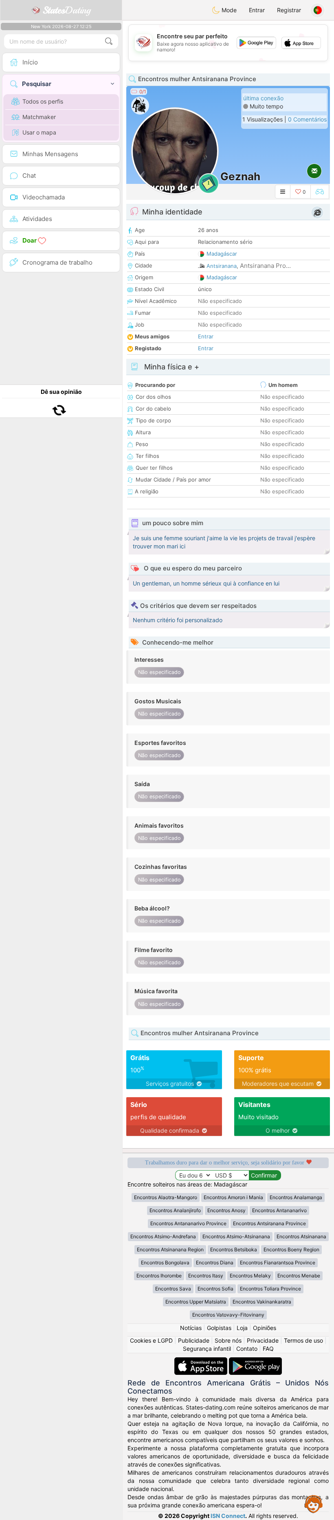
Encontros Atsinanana (301, 1236)
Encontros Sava (173, 1289)
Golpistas (219, 1327)
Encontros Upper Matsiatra (195, 1302)
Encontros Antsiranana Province (269, 1223)
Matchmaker (39, 116)
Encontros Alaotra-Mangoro (165, 1197)
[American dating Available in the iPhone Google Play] (255, 1361)
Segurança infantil (207, 1348)
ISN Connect (228, 1515)
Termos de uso (303, 1340)
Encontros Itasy (205, 1276)
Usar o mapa (39, 132)
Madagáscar (222, 253)
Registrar (289, 10)
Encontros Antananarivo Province (188, 1223)
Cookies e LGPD (151, 1340)
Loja (242, 1327)
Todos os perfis (42, 101)
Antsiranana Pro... (265, 266)
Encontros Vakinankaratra (262, 1302)
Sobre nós (228, 1340)
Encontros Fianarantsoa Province (277, 1262)
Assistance (313, 1503)
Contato (246, 1348)
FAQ (268, 1348)
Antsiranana (222, 266)
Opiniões (264, 1327)
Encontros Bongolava (165, 1262)
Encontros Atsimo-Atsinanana (236, 1236)
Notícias (191, 1327)
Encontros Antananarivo (279, 1210)
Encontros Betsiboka (233, 1249)
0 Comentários (307, 119)
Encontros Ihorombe (159, 1276)
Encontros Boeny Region (291, 1249)
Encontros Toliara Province (270, 1289)
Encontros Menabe (298, 1276)
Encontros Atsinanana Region (170, 1249)
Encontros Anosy (226, 1210)
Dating (66, 10)
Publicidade (193, 1340)
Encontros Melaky (250, 1276)
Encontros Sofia (215, 1289)
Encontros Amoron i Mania (233, 1197)
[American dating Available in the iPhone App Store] (201, 1361)
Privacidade (263, 1340)
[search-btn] (108, 41)
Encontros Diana (214, 1262)
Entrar (257, 10)
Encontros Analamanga (296, 1197)
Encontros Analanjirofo (175, 1210)
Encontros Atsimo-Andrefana (163, 1236)
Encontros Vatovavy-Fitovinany (228, 1315)
